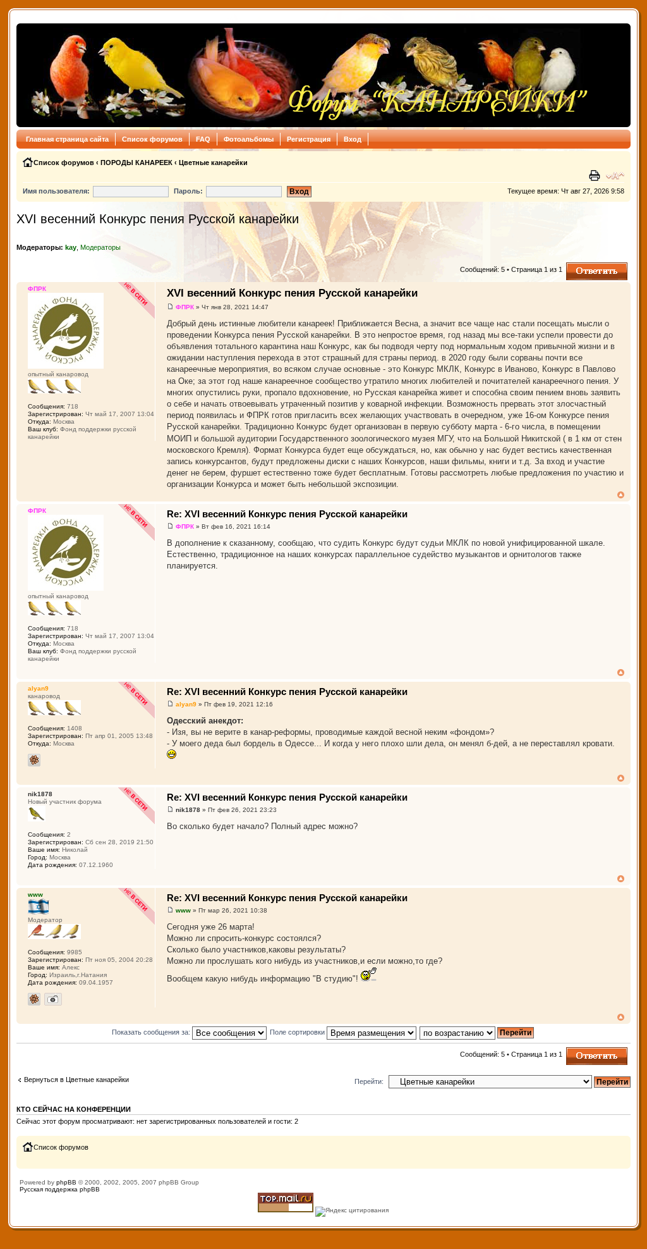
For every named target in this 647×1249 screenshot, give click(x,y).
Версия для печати (596, 176)
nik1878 (188, 809)
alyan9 (186, 704)
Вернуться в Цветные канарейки (76, 1079)
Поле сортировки (298, 1032)
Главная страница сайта (67, 139)
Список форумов (152, 139)
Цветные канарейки (213, 162)
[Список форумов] (306, 75)
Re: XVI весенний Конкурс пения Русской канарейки (287, 513)
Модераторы (100, 247)
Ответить (581, 266)
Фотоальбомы (249, 139)
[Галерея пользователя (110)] (53, 999)
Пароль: (188, 191)
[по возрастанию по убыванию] (477, 1032)
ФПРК (185, 307)
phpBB (66, 1182)
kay (70, 247)
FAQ (203, 139)
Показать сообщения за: (152, 1032)
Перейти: (369, 1081)
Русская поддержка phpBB (60, 1189)
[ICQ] (34, 760)
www (183, 910)
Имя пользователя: (56, 191)
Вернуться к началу (620, 494)
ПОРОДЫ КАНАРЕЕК (136, 162)
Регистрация (308, 139)
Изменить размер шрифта (615, 176)
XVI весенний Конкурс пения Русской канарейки (157, 219)
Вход (352, 139)
